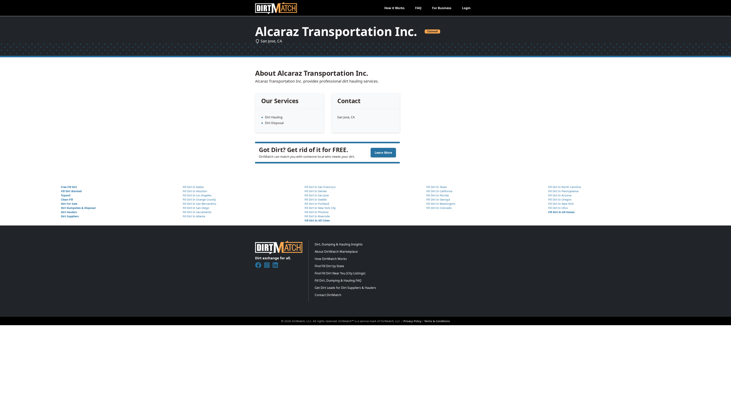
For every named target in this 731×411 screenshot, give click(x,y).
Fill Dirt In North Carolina (564, 187)
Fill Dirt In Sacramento (197, 212)
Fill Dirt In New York (561, 204)
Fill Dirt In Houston (195, 191)
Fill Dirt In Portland (317, 204)
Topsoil (65, 195)
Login (466, 8)
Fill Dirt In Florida (437, 195)
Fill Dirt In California (439, 191)
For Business (441, 8)
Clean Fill (67, 199)
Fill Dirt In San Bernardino (199, 204)
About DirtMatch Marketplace (336, 251)
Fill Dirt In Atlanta (194, 216)
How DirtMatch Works (331, 259)
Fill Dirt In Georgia (438, 199)
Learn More (383, 153)
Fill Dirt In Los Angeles (197, 195)
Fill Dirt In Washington (440, 204)
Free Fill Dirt (69, 187)
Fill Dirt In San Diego (196, 208)
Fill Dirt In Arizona (559, 195)
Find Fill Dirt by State (329, 266)
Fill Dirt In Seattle (316, 199)
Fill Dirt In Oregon (559, 199)
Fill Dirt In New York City (320, 208)
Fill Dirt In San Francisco (320, 187)
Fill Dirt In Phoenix (316, 212)
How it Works (394, 8)
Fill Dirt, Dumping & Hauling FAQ (338, 280)
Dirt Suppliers (70, 216)
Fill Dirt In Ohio (558, 208)
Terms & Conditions (437, 321)
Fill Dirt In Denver (316, 191)
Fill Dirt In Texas (436, 187)
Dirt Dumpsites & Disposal (78, 208)
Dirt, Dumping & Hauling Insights (339, 244)
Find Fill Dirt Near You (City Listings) (340, 273)
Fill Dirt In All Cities (317, 220)
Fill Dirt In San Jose (317, 195)
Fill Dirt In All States (561, 212)
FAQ (418, 8)
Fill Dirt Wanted (71, 191)
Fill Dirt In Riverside (317, 216)
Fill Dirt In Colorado (439, 208)
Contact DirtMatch (328, 295)
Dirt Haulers (69, 212)
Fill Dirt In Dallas (193, 187)
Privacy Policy (412, 321)
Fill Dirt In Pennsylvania (563, 191)
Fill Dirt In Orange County (199, 199)
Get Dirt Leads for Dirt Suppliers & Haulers (345, 288)
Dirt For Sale (69, 204)
